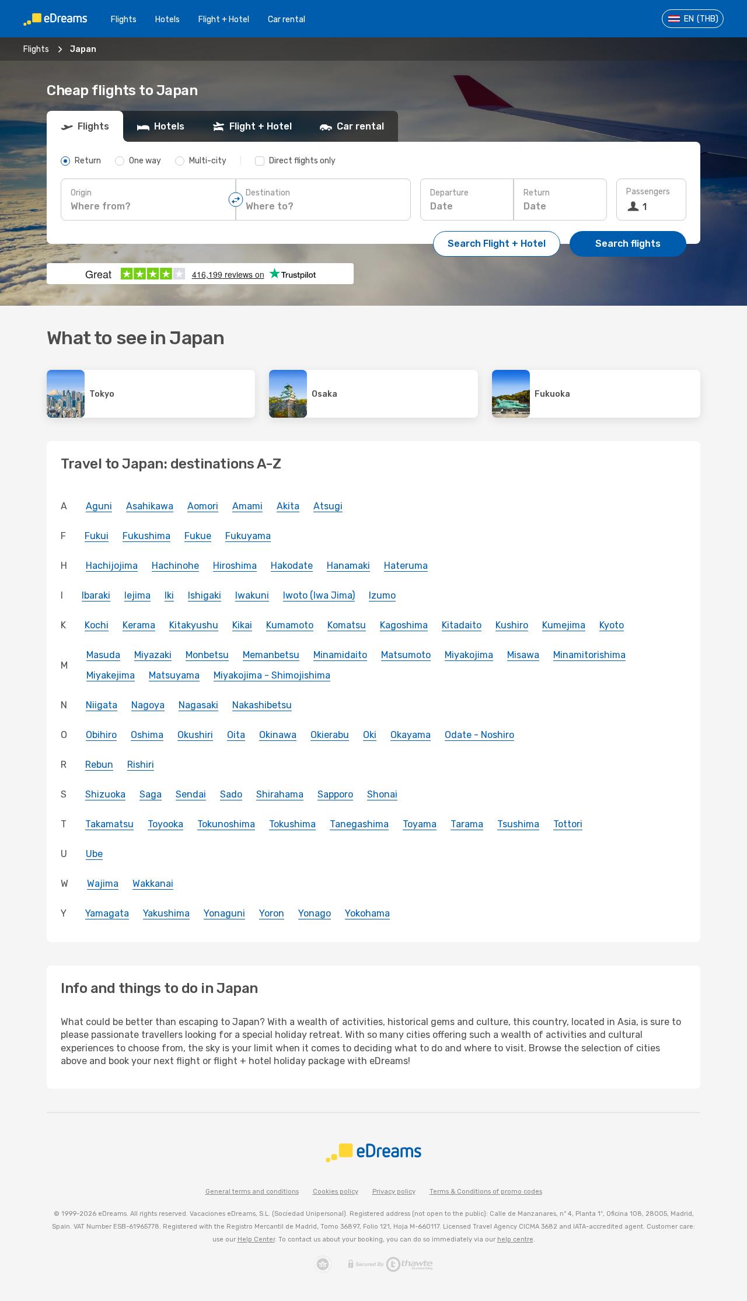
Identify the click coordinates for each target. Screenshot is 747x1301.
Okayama (410, 734)
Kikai (242, 625)
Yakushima (166, 913)
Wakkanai (152, 883)
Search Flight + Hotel (497, 243)
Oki (369, 734)
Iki (169, 595)
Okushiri (195, 734)
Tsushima (518, 824)
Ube (94, 853)
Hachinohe (175, 565)
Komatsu (346, 625)
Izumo (382, 595)
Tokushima (292, 824)
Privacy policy (394, 1191)
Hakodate (292, 565)
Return (536, 193)
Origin (81, 193)
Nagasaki (198, 705)
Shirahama (279, 794)
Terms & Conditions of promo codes (486, 1191)
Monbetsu (207, 654)
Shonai (382, 794)
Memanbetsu (271, 654)
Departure (449, 193)
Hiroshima (235, 565)
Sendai (191, 794)
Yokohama (367, 913)
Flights (124, 20)
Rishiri (140, 764)
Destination (268, 193)
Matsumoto (406, 654)
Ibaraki (96, 595)
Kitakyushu (193, 625)
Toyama (420, 824)
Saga (150, 794)
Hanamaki (348, 565)
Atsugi (328, 506)
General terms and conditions (252, 1191)
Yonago (314, 913)
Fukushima (146, 535)
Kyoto (611, 625)
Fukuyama (248, 535)
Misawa (523, 654)
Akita (288, 506)
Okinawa (277, 734)
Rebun (99, 764)
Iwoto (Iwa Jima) (319, 595)
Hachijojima (112, 565)
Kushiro (511, 625)
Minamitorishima (589, 654)
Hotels (167, 20)
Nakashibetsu (262, 705)
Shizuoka (105, 794)
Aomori (202, 506)
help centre (515, 1239)
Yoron (271, 913)
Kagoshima (404, 625)
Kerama (139, 625)
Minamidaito (340, 654)
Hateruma (406, 565)
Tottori (567, 824)
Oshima (147, 734)
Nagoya (148, 705)
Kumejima (563, 625)
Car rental (286, 20)
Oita (236, 734)
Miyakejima (110, 675)
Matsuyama (174, 675)
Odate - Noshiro (479, 734)
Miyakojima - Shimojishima (272, 675)
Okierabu (329, 734)
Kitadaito (461, 625)
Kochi (97, 625)
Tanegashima (359, 824)
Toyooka (165, 824)
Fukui (97, 535)
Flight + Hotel (223, 20)
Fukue (197, 535)
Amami (247, 506)
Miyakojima (469, 654)
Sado (231, 794)
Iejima (137, 595)
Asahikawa (149, 506)
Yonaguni (224, 913)
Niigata (101, 705)
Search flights (628, 243)
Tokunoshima (226, 824)
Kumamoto (289, 625)
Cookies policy (335, 1191)
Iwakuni (252, 595)
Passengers (648, 192)
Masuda (103, 654)
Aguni (99, 506)
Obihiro (101, 734)
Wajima (102, 883)
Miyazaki (153, 654)
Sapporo (335, 794)
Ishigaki (204, 595)
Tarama (467, 824)
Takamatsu (109, 824)
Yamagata (107, 913)
